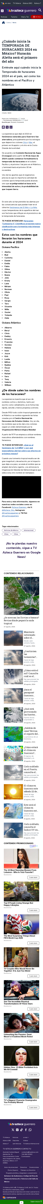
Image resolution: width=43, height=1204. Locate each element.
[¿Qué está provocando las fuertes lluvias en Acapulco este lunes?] (13, 715)
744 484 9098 (27, 1154)
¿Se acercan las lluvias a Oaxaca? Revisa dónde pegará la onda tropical (21, 620)
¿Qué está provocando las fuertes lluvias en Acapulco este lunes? (31, 716)
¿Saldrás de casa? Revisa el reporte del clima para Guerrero (31, 734)
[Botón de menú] (2, 10)
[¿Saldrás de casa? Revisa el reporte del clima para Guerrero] (13, 735)
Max (30, 142)
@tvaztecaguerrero (10, 513)
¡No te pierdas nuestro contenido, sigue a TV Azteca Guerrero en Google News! (21, 550)
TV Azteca (17, 3)
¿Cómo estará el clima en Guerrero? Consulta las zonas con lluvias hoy (31, 754)
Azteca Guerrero (19, 507)
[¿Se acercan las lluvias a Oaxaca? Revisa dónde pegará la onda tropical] (21, 596)
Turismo (14, 17)
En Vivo (38, 17)
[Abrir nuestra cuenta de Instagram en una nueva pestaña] (17, 1129)
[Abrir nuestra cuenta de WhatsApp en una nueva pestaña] (30, 1129)
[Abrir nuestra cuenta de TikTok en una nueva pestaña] (21, 1129)
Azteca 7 (37, 3)
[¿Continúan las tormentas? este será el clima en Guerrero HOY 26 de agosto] (13, 658)
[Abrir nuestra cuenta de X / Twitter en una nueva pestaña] (12, 1129)
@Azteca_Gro (8, 510)
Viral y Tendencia (27, 17)
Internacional (28, 530)
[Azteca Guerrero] (21, 11)
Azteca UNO (27, 3)
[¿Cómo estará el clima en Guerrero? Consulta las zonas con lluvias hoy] (13, 754)
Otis (25, 142)
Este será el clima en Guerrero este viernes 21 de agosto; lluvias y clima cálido (31, 812)
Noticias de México (11, 530)
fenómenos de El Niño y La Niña (23, 207)
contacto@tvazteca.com (30, 1152)
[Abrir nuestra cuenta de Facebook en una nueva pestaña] (25, 1129)
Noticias (4, 17)
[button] (21, 1202)
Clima (9, 22)
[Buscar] (40, 10)
